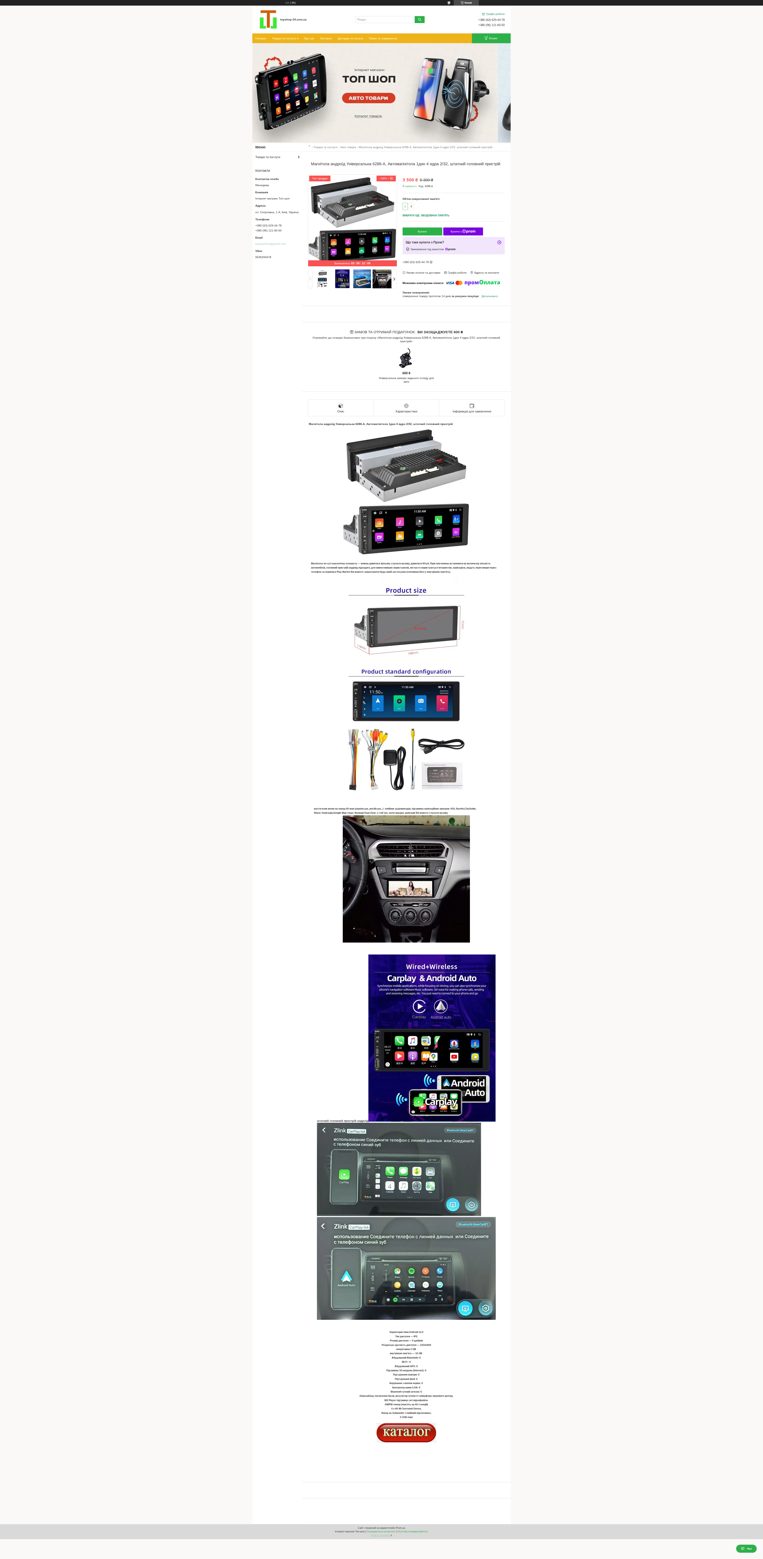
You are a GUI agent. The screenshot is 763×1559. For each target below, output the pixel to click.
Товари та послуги (284, 38)
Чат (749, 1548)
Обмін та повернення (383, 38)
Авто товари (348, 147)
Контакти (326, 38)
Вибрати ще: (426, 215)
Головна (260, 38)
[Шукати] (420, 19)
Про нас (309, 38)
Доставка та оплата (350, 38)
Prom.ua (400, 1528)
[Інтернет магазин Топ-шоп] (268, 19)
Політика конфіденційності (413, 1531)
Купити (422, 231)
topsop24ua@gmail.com (270, 243)
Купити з (456, 231)
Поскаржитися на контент (381, 1531)
